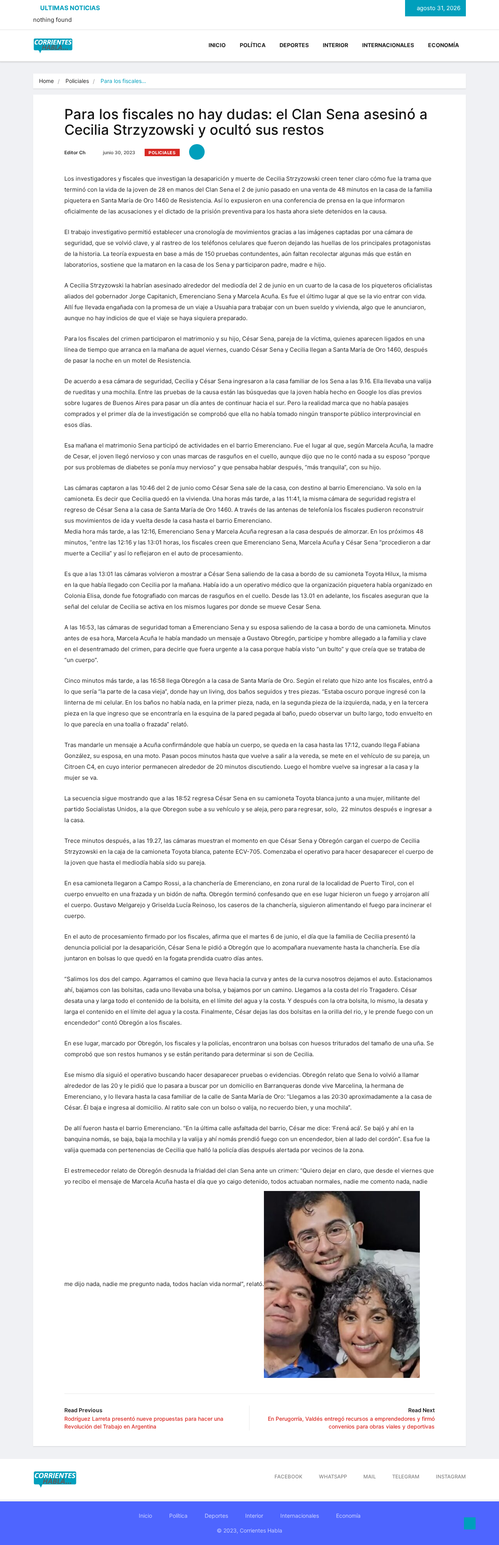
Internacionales (388, 45)
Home (46, 81)
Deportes (294, 45)
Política (252, 45)
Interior (335, 45)
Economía (443, 45)
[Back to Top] (470, 1523)
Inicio (217, 45)
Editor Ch (74, 152)
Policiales (77, 81)
